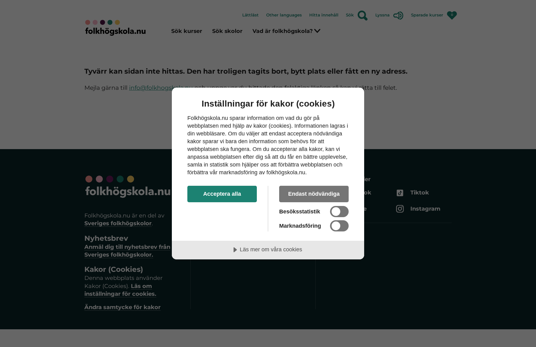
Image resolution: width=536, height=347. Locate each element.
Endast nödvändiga (314, 194)
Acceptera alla (222, 194)
